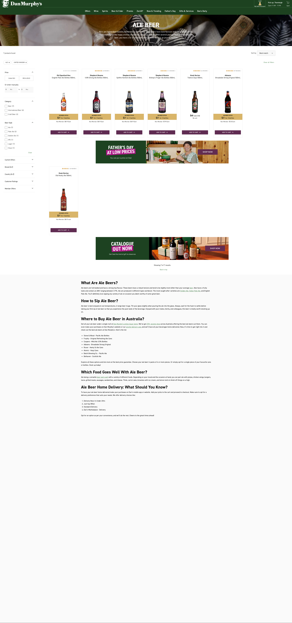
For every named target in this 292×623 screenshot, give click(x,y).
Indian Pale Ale (194, 291)
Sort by (253, 53)
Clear (30, 153)
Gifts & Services (186, 11)
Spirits (105, 11)
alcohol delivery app (133, 327)
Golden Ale (184, 291)
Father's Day (170, 11)
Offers (87, 11)
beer (191, 288)
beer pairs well (102, 377)
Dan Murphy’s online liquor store (125, 324)
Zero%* (140, 11)
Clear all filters (269, 62)
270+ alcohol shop (153, 324)
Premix (130, 11)
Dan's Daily (202, 11)
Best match (264, 53)
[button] (260, 3)
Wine (96, 11)
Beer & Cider (117, 11)
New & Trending (154, 11)
